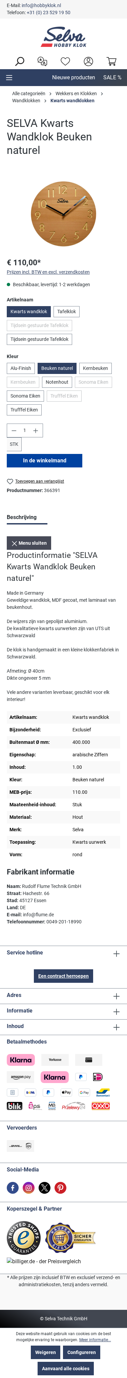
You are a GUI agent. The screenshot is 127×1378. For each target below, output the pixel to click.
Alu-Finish (20, 368)
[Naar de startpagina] (63, 37)
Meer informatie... (95, 1340)
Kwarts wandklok (28, 311)
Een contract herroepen (63, 976)
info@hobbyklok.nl (41, 5)
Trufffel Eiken (66, 397)
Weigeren (45, 1352)
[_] (63, 214)
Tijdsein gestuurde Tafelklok (41, 327)
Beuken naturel (57, 368)
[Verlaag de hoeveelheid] (14, 430)
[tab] (27, 518)
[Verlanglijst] (63, 60)
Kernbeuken (95, 368)
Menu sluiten (32, 543)
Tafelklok (66, 311)
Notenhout (57, 382)
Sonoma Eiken (95, 383)
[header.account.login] (86, 60)
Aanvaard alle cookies (65, 1368)
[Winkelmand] (109, 60)
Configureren (81, 1352)
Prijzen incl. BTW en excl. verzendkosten (48, 272)
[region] (63, 214)
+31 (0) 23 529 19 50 (48, 12)
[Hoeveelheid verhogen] (36, 430)
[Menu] (9, 77)
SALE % (112, 77)
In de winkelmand (44, 460)
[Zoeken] (17, 60)
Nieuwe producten (73, 77)
